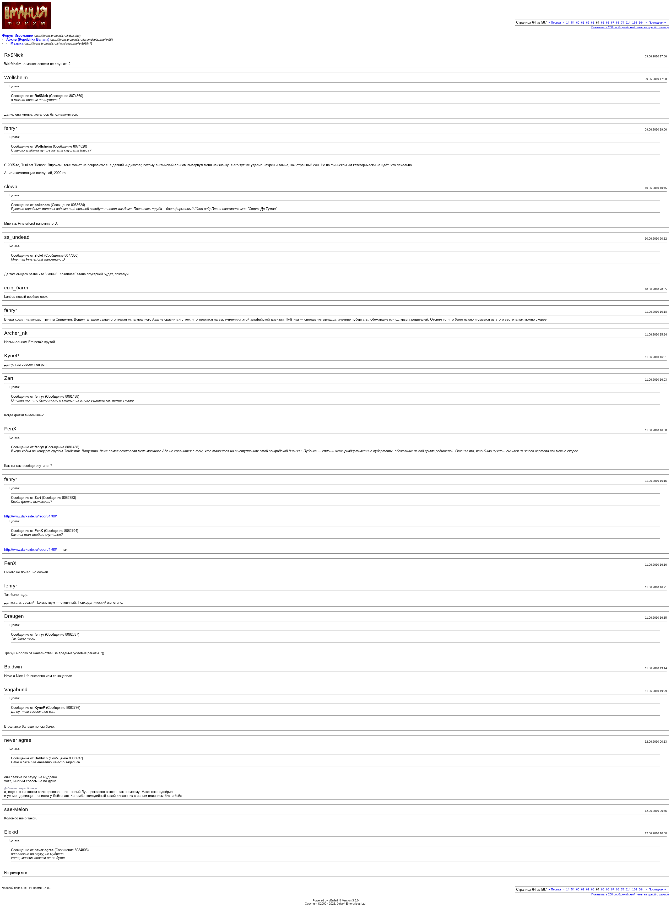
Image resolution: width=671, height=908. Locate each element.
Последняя (657, 22)
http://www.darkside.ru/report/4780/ (30, 516)
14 (567, 22)
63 (592, 22)
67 (612, 22)
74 (622, 22)
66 (607, 22)
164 (634, 22)
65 (602, 22)
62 (587, 22)
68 (617, 22)
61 (582, 22)
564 (641, 22)
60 (577, 22)
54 (572, 22)
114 (628, 22)
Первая (555, 22)
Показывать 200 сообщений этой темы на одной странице (630, 27)
